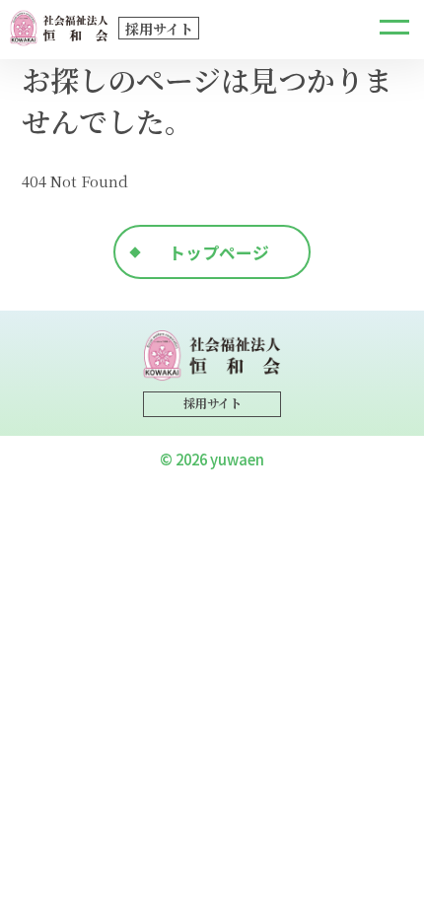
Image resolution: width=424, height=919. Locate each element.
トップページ (219, 252)
